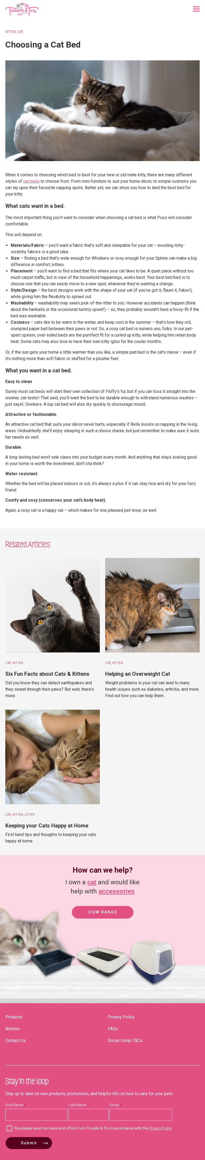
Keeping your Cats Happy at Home (46, 825)
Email (114, 1105)
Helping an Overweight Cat (137, 674)
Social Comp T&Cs (125, 1040)
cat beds (31, 181)
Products (13, 1017)
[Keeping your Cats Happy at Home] (52, 757)
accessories (116, 891)
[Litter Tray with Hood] (152, 989)
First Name (14, 1105)
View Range (102, 912)
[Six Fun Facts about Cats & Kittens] (52, 605)
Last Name (78, 1105)
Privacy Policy (121, 1017)
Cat (20, 32)
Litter (30, 815)
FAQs (113, 1028)
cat (91, 882)
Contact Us (15, 1040)
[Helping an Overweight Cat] (152, 605)
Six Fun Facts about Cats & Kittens (47, 674)
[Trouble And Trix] (22, 9)
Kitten (10, 32)
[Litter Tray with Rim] (102, 989)
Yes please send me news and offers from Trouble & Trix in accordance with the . (93, 1128)
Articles (12, 1028)
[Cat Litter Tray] (52, 989)
